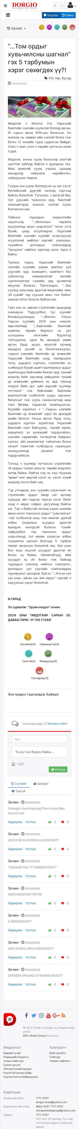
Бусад (66, 78)
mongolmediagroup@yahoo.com (55, 1110)
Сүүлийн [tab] (20, 783)
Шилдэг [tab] (42, 783)
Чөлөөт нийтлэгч (60, 1061)
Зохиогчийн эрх (13, 1061)
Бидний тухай (12, 1053)
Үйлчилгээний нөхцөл (17, 1068)
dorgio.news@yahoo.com (51, 1102)
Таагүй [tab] (19, 791)
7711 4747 (42, 1098)
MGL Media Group (34, 1035)
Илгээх (59, 769)
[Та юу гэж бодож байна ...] (39, 752)
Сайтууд (54, 1057)
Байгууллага (57, 1053)
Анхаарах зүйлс (57, 723)
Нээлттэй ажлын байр (17, 1072)
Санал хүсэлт (11, 1064)
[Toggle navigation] (8, 15)
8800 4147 (42, 1106)
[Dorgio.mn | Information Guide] (9, 1019)
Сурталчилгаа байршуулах (20, 1076)
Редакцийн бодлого (16, 1057)
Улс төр (54, 78)
